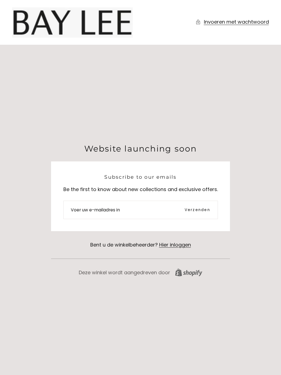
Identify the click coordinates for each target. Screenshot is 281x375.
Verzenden (197, 209)
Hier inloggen (175, 244)
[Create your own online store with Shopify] (188, 272)
